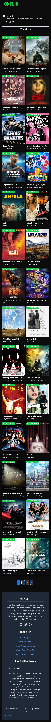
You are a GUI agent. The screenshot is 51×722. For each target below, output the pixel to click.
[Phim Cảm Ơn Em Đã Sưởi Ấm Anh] (13, 51)
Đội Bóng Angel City (11, 107)
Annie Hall (31, 339)
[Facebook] (21, 624)
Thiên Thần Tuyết (10, 571)
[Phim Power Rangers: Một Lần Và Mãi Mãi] (37, 167)
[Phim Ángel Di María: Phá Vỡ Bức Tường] (13, 167)
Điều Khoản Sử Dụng (25, 646)
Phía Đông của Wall (11, 339)
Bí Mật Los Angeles (35, 223)
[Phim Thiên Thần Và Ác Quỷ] (13, 514)
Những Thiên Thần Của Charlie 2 (16, 378)
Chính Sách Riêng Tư (25, 650)
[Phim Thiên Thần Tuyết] (13, 553)
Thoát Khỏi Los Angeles (12, 262)
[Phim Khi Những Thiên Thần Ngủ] (37, 90)
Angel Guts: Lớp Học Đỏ (37, 146)
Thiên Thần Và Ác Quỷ (12, 532)
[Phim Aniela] (13, 205)
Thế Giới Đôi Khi (33, 378)
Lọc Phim (26, 29)
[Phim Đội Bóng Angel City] (13, 90)
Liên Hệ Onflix (25, 641)
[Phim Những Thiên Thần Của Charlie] (37, 514)
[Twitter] (25, 624)
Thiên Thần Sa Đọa (34, 416)
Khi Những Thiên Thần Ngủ (38, 107)
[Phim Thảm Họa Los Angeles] (37, 51)
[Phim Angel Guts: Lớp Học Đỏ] (37, 128)
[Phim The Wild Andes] (37, 244)
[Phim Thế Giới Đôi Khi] (37, 360)
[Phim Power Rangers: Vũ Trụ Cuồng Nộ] (37, 283)
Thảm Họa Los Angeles (36, 69)
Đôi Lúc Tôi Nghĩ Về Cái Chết (14, 493)
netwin (8, 715)
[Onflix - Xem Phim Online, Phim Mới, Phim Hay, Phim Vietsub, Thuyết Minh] (11, 4)
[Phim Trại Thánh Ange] (37, 437)
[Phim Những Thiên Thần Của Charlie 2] (13, 360)
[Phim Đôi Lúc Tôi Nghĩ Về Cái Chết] (13, 476)
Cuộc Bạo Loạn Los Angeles (14, 300)
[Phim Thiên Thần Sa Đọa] (37, 399)
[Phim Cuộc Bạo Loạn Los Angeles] (13, 283)
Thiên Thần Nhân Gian (36, 571)
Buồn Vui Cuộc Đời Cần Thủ (38, 493)
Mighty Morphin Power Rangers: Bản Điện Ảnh (22, 455)
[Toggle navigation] (44, 4)
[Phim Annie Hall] (37, 321)
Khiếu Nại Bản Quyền (25, 654)
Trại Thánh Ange (34, 455)
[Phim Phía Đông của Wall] (13, 321)
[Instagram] (30, 624)
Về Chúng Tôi (25, 637)
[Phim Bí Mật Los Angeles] (37, 205)
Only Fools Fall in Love (12, 416)
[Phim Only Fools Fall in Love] (13, 399)
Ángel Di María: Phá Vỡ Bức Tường (17, 184)
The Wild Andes (33, 262)
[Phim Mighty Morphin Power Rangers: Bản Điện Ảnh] (13, 437)
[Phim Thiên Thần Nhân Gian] (37, 553)
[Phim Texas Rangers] (13, 128)
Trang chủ (10, 16)
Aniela (5, 223)
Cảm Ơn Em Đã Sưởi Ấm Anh (15, 69)
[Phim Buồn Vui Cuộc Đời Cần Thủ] (37, 476)
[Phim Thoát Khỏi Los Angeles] (13, 244)
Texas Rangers (9, 146)
